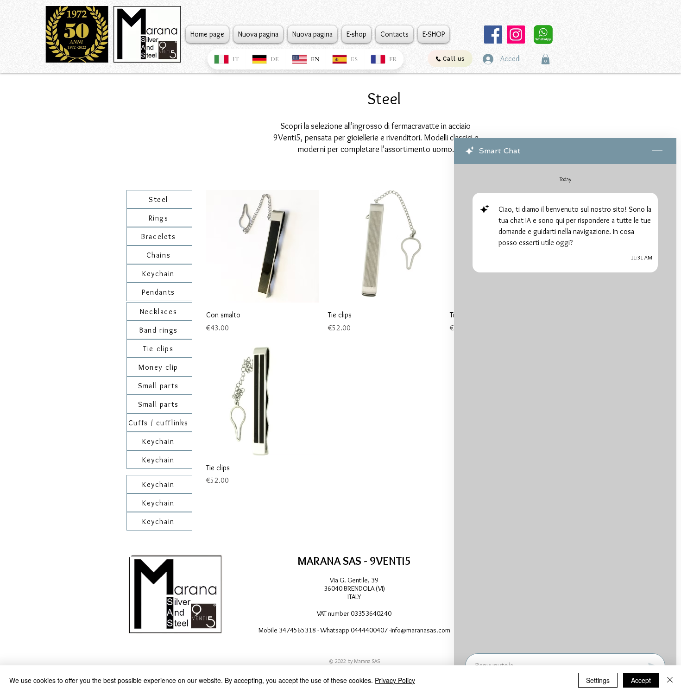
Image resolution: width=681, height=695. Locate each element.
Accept (641, 680)
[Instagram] (516, 34)
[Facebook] (493, 34)
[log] (565, 406)
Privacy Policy (395, 680)
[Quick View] (262, 246)
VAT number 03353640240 (354, 613)
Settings (598, 680)
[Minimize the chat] (657, 151)
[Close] (669, 680)
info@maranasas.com (420, 630)
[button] (545, 59)
